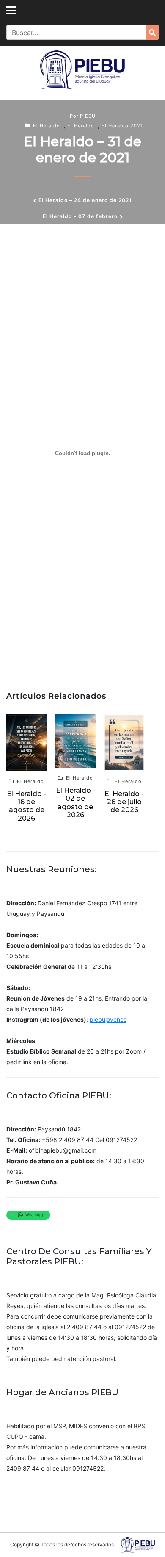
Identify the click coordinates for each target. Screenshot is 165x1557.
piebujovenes (108, 1019)
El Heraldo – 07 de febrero (80, 216)
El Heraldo (46, 126)
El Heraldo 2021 (122, 126)
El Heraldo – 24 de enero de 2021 (85, 200)
